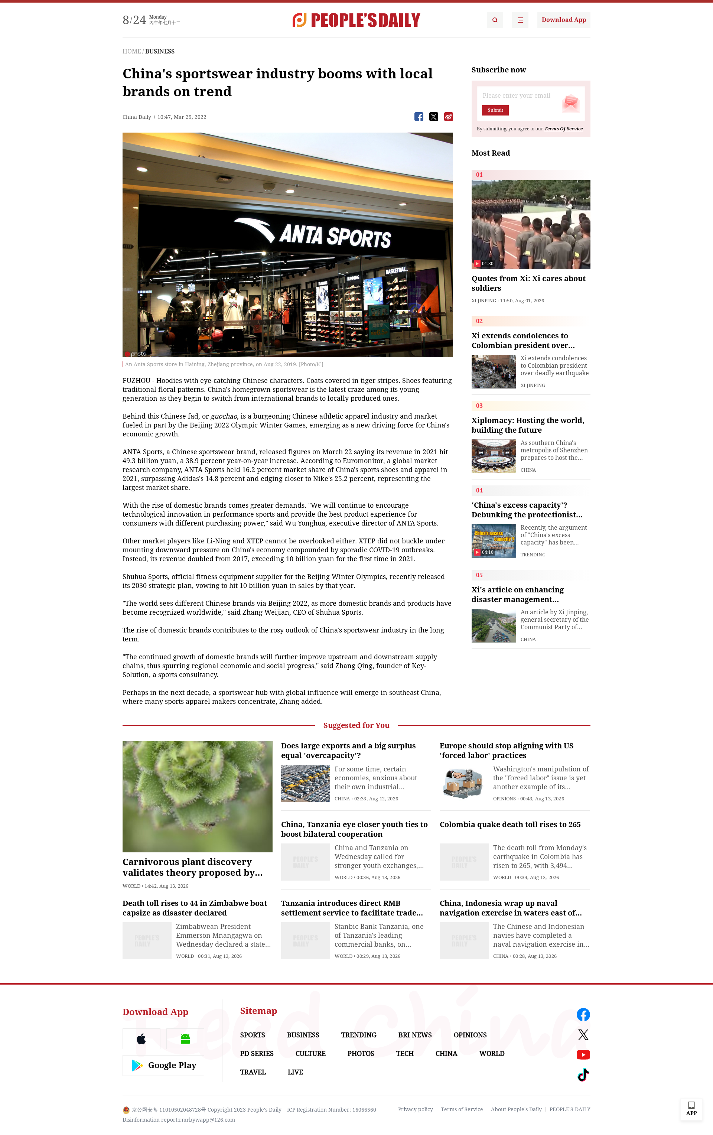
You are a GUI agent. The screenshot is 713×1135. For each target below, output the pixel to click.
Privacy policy (415, 1109)
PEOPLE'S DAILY (570, 1109)
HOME (132, 51)
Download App (564, 19)
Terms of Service (462, 1109)
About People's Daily (516, 1109)
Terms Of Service (563, 128)
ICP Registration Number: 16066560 (331, 1110)
